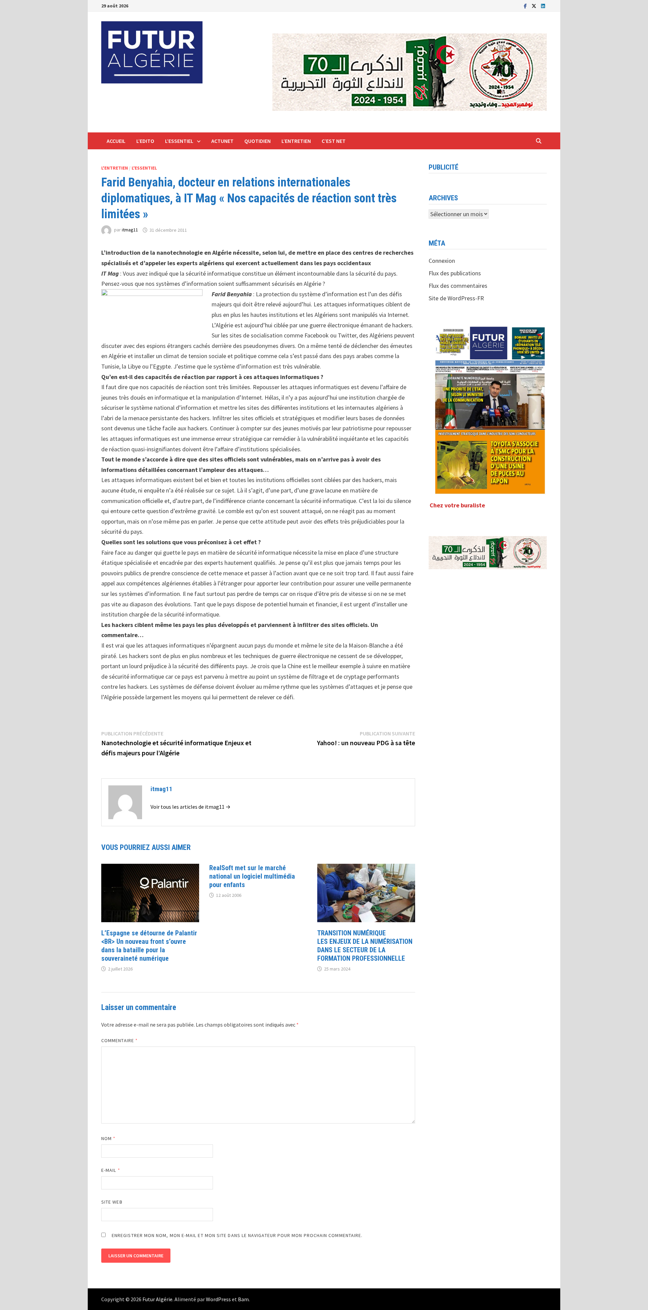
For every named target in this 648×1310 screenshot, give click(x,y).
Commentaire (119, 1040)
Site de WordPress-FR (456, 298)
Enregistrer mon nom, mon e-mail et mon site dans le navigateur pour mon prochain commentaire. (237, 1235)
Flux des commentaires (458, 285)
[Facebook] (526, 5)
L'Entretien (114, 168)
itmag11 (130, 230)
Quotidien (257, 140)
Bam (243, 1299)
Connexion (442, 260)
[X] (534, 5)
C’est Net (334, 140)
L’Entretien (296, 140)
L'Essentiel (144, 168)
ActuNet (222, 140)
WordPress (218, 1299)
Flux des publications (455, 273)
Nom (108, 1138)
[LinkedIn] (543, 5)
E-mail (110, 1170)
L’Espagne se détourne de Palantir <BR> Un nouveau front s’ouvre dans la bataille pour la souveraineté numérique (149, 945)
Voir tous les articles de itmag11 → (191, 806)
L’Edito (145, 140)
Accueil (116, 140)
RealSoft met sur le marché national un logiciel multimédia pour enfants (252, 876)
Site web (112, 1202)
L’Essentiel (179, 140)
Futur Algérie (157, 1299)
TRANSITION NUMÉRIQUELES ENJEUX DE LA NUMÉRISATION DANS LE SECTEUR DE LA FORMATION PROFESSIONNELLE (364, 945)
